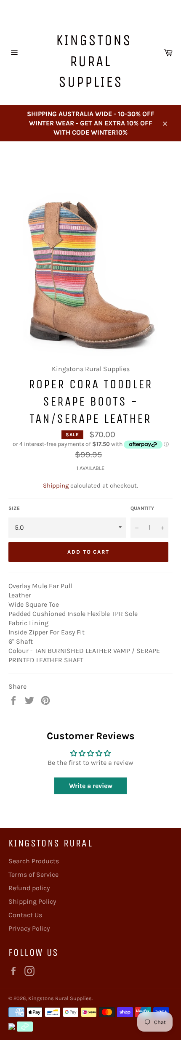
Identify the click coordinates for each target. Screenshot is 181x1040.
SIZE (14, 508)
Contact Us (25, 915)
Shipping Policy (32, 901)
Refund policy (29, 888)
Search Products (33, 861)
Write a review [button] (90, 786)
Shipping (56, 485)
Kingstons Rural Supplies (94, 61)
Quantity (142, 508)
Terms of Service (33, 874)
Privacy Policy (29, 928)
